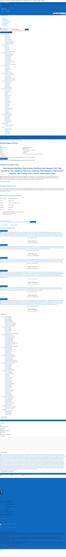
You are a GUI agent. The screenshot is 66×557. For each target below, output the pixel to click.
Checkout (7, 11)
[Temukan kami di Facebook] (5, 475)
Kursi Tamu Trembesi (9, 74)
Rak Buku (7, 70)
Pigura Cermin (8, 109)
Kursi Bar (7, 46)
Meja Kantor (7, 348)
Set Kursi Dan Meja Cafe (10, 51)
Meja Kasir (7, 50)
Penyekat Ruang (8, 108)
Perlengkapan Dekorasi (10, 61)
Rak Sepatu (7, 112)
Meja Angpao (2, 188)
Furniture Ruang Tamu (7, 88)
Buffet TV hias (8, 95)
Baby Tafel (7, 37)
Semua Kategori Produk (6, 32)
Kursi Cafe (7, 47)
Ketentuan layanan (7, 21)
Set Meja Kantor (8, 72)
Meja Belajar (8, 38)
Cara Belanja (5, 23)
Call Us (9, 209)
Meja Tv (6, 106)
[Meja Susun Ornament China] (32, 247)
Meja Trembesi (8, 77)
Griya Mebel (2, 545)
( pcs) (2, 11)
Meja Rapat (7, 68)
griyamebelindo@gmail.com (11, 517)
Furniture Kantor (6, 65)
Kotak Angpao (8, 56)
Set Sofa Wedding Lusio (32, 291)
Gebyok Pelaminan (9, 55)
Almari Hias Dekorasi (9, 54)
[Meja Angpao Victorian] (32, 234)
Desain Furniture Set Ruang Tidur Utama (8, 470)
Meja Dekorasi (8, 59)
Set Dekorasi (7, 63)
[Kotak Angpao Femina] (32, 274)
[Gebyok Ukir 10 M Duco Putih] (32, 302)
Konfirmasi (5, 24)
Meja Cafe (7, 48)
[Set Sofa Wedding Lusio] (32, 288)
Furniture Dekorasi (6, 52)
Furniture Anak (6, 34)
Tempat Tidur (8, 122)
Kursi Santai (7, 97)
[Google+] (2, 162)
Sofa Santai (7, 131)
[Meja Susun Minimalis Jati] (32, 260)
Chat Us (1, 549)
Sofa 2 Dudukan (8, 128)
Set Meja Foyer (8, 113)
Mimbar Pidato (8, 69)
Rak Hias (7, 110)
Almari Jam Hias (8, 91)
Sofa (3, 127)
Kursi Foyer (7, 96)
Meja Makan (7, 86)
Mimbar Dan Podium (9, 124)
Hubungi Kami (4, 158)
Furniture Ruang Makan (7, 81)
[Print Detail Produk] (7, 162)
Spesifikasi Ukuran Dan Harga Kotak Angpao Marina (10, 195)
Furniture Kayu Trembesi (8, 73)
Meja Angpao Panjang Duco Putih (8, 186)
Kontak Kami (5, 20)
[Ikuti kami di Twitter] (16, 475)
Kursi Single (7, 83)
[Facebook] (0, 162)
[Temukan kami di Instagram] (27, 475)
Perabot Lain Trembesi (10, 78)
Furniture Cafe (6, 45)
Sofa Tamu (7, 414)
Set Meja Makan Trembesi (10, 79)
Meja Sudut (7, 105)
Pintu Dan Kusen (8, 126)
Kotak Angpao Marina (9, 143)
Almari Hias (7, 90)
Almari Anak (7, 36)
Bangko (6, 92)
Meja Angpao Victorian (32, 237)
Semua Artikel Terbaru (33, 473)
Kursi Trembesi (8, 357)
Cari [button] (27, 29)
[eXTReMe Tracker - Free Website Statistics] (1, 492)
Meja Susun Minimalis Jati (32, 263)
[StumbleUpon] (6, 162)
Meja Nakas (7, 117)
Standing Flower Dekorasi (10, 64)
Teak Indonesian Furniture (10, 547)
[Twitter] (1, 162)
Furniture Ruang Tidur (7, 114)
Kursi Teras (7, 100)
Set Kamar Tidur (8, 121)
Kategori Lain (5, 123)
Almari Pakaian (8, 115)
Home (4, 481)
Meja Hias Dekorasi (9, 60)
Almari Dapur (8, 82)
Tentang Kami (5, 19)
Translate (64, 14)
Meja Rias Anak (8, 39)
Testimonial (5, 25)
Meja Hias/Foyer (8, 101)
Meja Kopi (7, 104)
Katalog (4, 488)
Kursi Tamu (7, 99)
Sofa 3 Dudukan (8, 130)
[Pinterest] (5, 162)
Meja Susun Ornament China (32, 250)
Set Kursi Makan (8, 87)
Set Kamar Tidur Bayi (9, 42)
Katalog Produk (33, 420)
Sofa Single (7, 132)
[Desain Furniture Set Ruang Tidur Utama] (33, 461)
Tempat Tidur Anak (9, 43)
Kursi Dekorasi (8, 339)
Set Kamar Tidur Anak (9, 41)
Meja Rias (7, 118)
